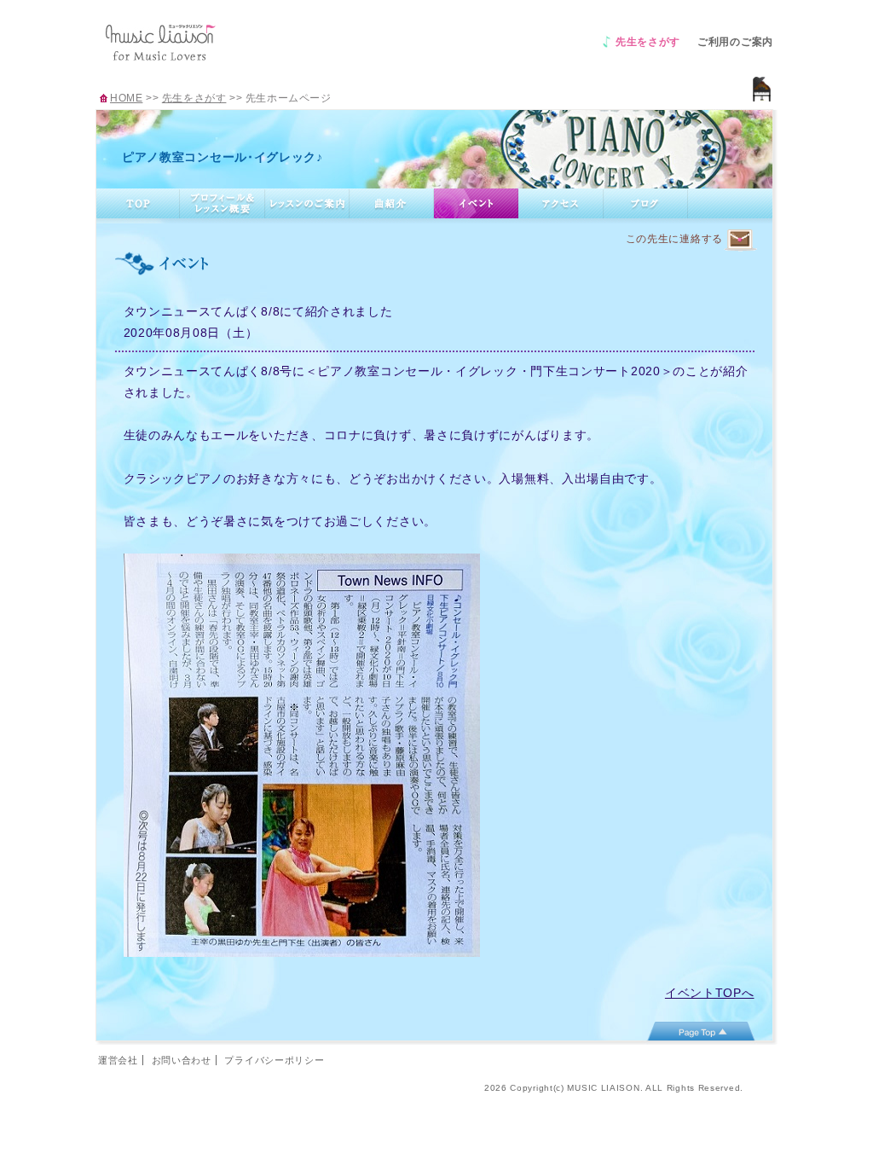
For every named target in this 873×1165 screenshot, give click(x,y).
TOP (138, 203)
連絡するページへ (740, 240)
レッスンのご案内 (307, 203)
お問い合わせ (181, 1060)
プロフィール (222, 203)
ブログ (646, 203)
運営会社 (118, 1060)
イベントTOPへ (709, 993)
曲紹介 (392, 203)
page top (701, 1031)
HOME (126, 98)
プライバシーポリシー (274, 1060)
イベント (476, 203)
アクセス (561, 203)
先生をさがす (648, 42)
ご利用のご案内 (735, 42)
